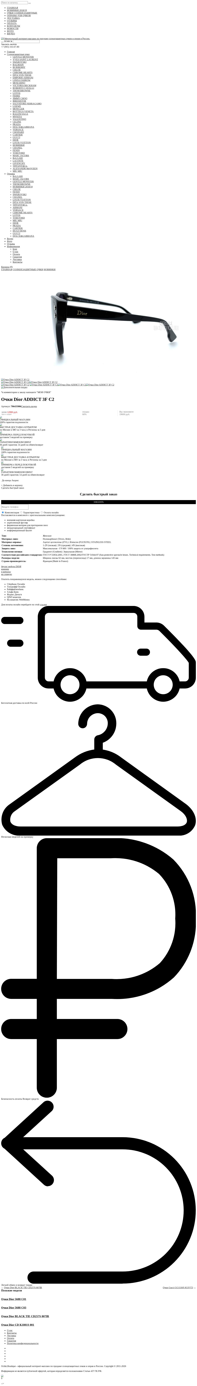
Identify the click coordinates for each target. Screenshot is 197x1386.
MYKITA (17, 116)
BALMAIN (18, 64)
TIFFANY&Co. (20, 166)
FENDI (16, 150)
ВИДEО (11, 33)
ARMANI (17, 207)
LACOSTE (18, 161)
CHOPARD (18, 132)
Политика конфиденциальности (23, 1343)
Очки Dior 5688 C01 (13, 1299)
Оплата (16, 254)
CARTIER (18, 135)
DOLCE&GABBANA (23, 127)
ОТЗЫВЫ (12, 20)
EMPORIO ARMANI (23, 77)
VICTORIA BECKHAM (24, 85)
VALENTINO (19, 119)
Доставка (17, 259)
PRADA (17, 124)
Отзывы (11, 244)
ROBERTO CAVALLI (23, 88)
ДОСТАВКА (13, 18)
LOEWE (17, 106)
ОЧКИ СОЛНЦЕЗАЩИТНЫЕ (22, 13)
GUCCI (16, 137)
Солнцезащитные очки (18, 54)
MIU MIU (17, 171)
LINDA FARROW (21, 80)
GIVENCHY (19, 163)
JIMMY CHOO (20, 98)
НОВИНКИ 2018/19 (17, 10)
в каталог (6, 571)
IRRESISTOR (19, 101)
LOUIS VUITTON (22, 142)
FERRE (16, 96)
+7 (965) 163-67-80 (10, 47)
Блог (15, 249)
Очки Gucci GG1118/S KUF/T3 (178, 1287)
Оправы (11, 174)
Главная (11, 51)
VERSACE (18, 129)
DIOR (15, 140)
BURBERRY (19, 67)
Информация (13, 246)
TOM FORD (19, 153)
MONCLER (18, 109)
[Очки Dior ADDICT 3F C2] (15, 379)
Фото (9, 241)
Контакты (17, 262)
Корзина (5, 267)
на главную (6, 574)
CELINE (17, 122)
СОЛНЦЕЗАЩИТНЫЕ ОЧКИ (28, 269)
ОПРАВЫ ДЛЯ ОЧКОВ (19, 15)
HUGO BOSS (19, 231)
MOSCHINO (19, 83)
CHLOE (17, 70)
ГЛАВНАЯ (12, 7)
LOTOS (16, 93)
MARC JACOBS (21, 155)
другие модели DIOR (11, 566)
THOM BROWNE (21, 90)
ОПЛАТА (12, 23)
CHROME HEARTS (22, 72)
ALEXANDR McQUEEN (25, 168)
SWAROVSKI (19, 62)
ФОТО (10, 31)
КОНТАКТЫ (13, 26)
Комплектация (12, 512)
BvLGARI (18, 158)
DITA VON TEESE (22, 75)
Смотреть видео (29, 406)
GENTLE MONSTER (23, 57)
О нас (15, 251)
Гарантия (17, 257)
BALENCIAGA (20, 114)
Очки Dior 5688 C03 (13, 1307)
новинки (5, 569)
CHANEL (17, 148)
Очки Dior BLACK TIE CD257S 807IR (23, 1287)
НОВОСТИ (12, 28)
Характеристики (31, 512)
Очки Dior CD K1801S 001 (17, 1324)
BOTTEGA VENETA (23, 111)
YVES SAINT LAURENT (25, 59)
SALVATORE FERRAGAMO (27, 103)
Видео (10, 238)
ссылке (43, 604)
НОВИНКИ (19, 145)
